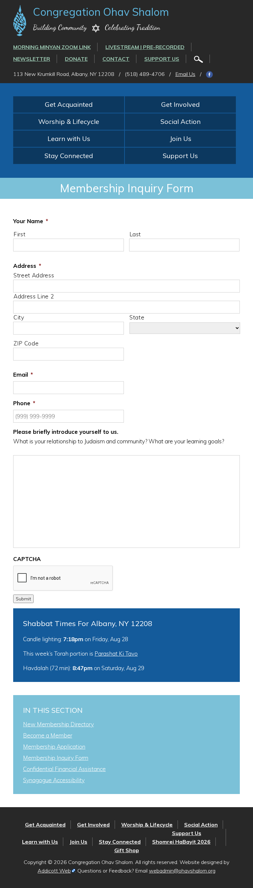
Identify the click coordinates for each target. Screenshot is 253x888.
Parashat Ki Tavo (116, 653)
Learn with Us (68, 138)
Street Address (34, 275)
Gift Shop (126, 850)
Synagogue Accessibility (54, 780)
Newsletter (31, 59)
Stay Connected (68, 156)
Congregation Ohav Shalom (101, 11)
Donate (76, 59)
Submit (23, 599)
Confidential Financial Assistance (64, 768)
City (19, 317)
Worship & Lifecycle (68, 121)
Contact (115, 59)
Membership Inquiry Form (55, 757)
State (136, 317)
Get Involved (180, 104)
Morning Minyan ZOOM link (52, 47)
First (19, 234)
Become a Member (47, 735)
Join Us (180, 138)
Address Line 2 (34, 296)
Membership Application (54, 746)
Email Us (185, 74)
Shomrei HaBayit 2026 (181, 841)
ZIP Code (26, 343)
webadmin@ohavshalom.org (182, 870)
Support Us (161, 59)
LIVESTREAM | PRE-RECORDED (144, 47)
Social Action (180, 121)
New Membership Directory (58, 724)
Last (135, 234)
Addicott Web (54, 870)
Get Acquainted (69, 104)
